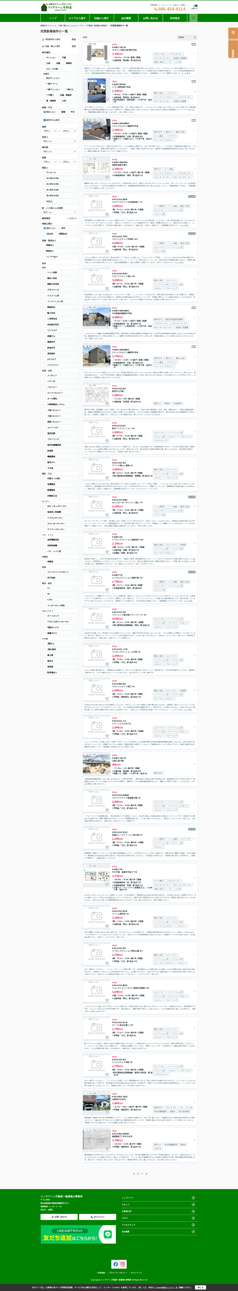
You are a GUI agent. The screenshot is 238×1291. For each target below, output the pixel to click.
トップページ (127, 1198)
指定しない (51, 112)
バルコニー (52, 387)
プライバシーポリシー (118, 1273)
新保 (124, 684)
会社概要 (126, 18)
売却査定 (175, 18)
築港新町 (126, 1134)
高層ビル (51, 336)
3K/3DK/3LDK (52, 190)
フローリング (53, 439)
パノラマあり (52, 257)
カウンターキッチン (56, 524)
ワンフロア (52, 330)
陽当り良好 (52, 278)
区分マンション (53, 78)
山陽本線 (117, 60)
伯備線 (116, 553)
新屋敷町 (126, 795)
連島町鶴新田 (124, 123)
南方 (124, 426)
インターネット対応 (56, 605)
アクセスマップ (128, 1225)
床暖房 (50, 562)
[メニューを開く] (193, 18)
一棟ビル (70, 89)
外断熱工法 (52, 496)
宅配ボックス (53, 627)
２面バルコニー (54, 410)
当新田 (125, 1097)
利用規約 (101, 1273)
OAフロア (51, 359)
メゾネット (52, 375)
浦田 (129, 175)
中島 (121, 575)
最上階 (50, 655)
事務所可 (51, 342)
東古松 (125, 832)
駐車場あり (52, 672)
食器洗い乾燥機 (54, 512)
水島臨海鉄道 (119, 136)
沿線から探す (101, 18)
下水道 (50, 468)
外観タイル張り (54, 478)
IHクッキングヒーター (57, 506)
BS (48, 594)
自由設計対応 (53, 325)
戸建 (64, 58)
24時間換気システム (56, 404)
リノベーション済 (55, 301)
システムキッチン (55, 518)
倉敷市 (116, 47)
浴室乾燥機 (52, 545)
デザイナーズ (53, 290)
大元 (123, 212)
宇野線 (116, 212)
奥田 (124, 463)
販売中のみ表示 (53, 120)
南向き (50, 661)
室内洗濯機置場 (54, 445)
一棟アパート (52, 84)
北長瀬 (126, 402)
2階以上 (50, 644)
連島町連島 (123, 162)
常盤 (129, 885)
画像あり (50, 245)
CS (48, 588)
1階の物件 (51, 649)
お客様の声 (126, 1211)
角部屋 (50, 667)
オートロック (53, 616)
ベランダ (51, 381)
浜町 (121, 537)
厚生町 (125, 911)
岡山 (125, 250)
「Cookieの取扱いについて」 (165, 1288)
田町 (124, 612)
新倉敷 (126, 60)
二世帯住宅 (52, 319)
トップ (53, 18)
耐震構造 (51, 490)
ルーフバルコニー (55, 393)
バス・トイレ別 (54, 551)
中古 (73, 112)
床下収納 (51, 578)
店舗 (58, 63)
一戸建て (50, 95)
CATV (50, 600)
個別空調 (51, 433)
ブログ (125, 1218)
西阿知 (126, 97)
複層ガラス (52, 633)
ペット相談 (52, 272)
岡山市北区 (118, 199)
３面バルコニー (54, 416)
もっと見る (186, 73)
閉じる (200, 1287)
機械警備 (51, 457)
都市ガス (51, 462)
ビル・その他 (52, 69)
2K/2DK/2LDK (52, 184)
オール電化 (52, 399)
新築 (63, 112)
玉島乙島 (122, 47)
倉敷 (125, 550)
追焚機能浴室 (53, 540)
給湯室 (50, 451)
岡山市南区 (118, 684)
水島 (129, 136)
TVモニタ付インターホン (58, 622)
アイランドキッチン (56, 529)
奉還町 (125, 500)
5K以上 (49, 201)
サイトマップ (136, 1273)
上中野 (125, 649)
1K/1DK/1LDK (52, 178)
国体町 (125, 274)
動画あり (50, 251)
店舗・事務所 (66, 95)
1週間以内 (63, 234)
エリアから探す (77, 18)
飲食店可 (51, 348)
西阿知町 (122, 84)
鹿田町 (125, 199)
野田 (124, 389)
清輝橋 (137, 476)
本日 (63, 228)
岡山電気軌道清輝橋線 (123, 476)
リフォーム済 (53, 296)
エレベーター (53, 428)
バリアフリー (53, 365)
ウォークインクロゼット (58, 572)
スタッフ (125, 1205)
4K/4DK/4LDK (52, 196)
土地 (48, 63)
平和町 (125, 236)
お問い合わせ (150, 18)
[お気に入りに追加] (107, 62)
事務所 (69, 63)
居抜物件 (51, 354)
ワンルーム (51, 172)
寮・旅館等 (51, 101)
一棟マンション (53, 89)
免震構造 (51, 484)
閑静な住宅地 (53, 284)
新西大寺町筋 (140, 1073)
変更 (74, 39)
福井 (129, 588)
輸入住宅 (51, 313)
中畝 (121, 869)
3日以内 (49, 234)
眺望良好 (51, 307)
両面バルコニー (54, 422)
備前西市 (125, 697)
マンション (51, 58)
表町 (124, 1060)
